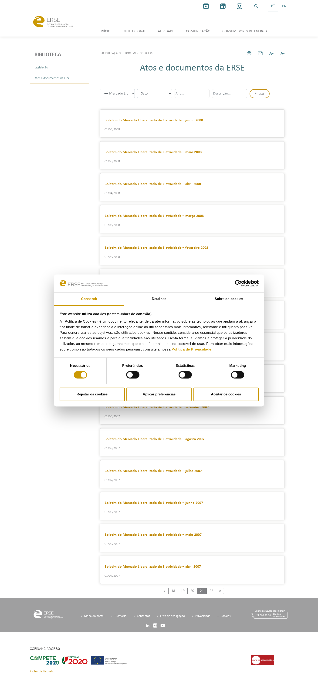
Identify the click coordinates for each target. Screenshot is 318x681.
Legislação (41, 67)
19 (183, 591)
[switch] (132, 375)
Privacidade (202, 616)
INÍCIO (106, 31)
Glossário (120, 616)
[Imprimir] (249, 53)
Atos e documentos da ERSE (52, 78)
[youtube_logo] (206, 6)
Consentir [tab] (89, 299)
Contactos (143, 616)
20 (192, 591)
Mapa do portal (94, 616)
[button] (256, 6)
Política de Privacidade (191, 349)
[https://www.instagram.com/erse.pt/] (239, 6)
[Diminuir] (282, 53)
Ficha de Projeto (42, 671)
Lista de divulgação (172, 616)
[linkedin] (223, 6)
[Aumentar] (271, 53)
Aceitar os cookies (226, 394)
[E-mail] (260, 53)
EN (284, 6)
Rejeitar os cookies (92, 394)
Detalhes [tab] (159, 299)
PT (273, 6)
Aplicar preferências (159, 394)
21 (202, 591)
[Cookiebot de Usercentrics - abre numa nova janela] (238, 283)
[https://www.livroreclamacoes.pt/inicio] (262, 660)
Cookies (225, 616)
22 (211, 591)
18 (173, 591)
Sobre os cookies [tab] (229, 299)
